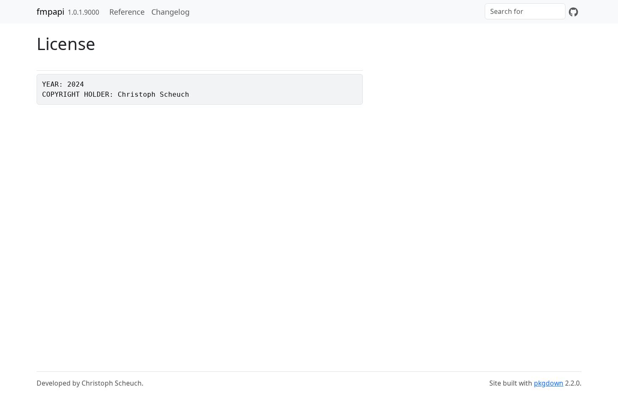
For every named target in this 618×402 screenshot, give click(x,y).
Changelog (170, 12)
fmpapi (50, 11)
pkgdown (548, 383)
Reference (127, 12)
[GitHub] (573, 11)
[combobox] (525, 11)
